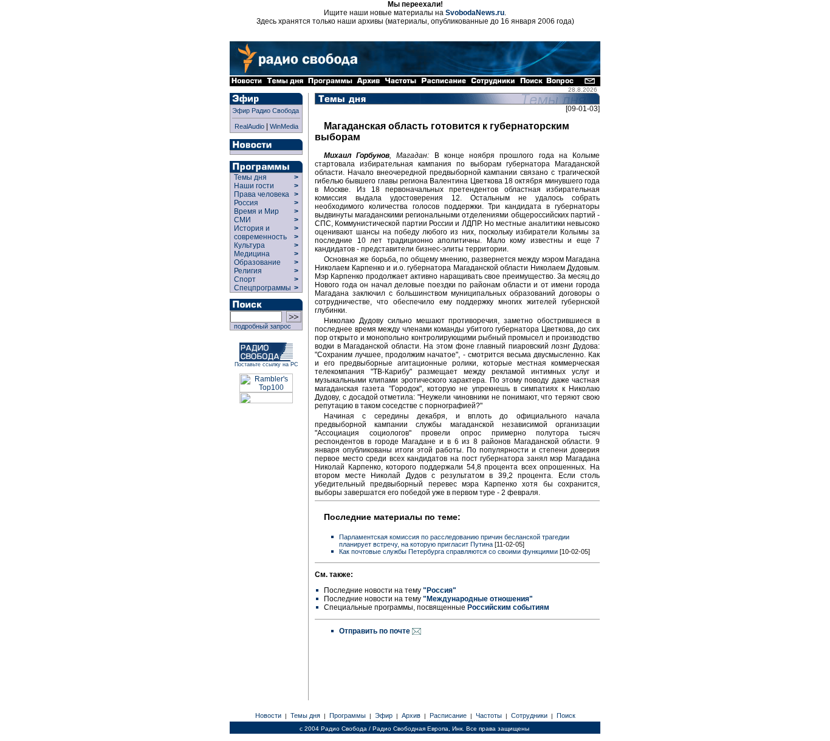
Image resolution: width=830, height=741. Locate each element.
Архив (411, 715)
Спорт (244, 279)
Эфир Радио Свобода (265, 110)
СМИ (242, 220)
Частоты (489, 715)
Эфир (383, 715)
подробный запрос (260, 326)
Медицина (251, 254)
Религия (248, 271)
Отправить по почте (375, 631)
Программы (348, 715)
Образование (257, 262)
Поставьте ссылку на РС (266, 364)
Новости (268, 715)
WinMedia (284, 126)
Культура (249, 245)
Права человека (261, 194)
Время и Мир (256, 211)
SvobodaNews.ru (474, 13)
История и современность (260, 232)
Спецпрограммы (261, 288)
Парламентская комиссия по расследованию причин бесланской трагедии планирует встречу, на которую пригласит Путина (454, 540)
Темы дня (250, 177)
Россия (246, 203)
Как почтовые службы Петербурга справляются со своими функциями (448, 551)
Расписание (448, 715)
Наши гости (254, 186)
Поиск (566, 715)
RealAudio (249, 126)
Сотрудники (529, 715)
